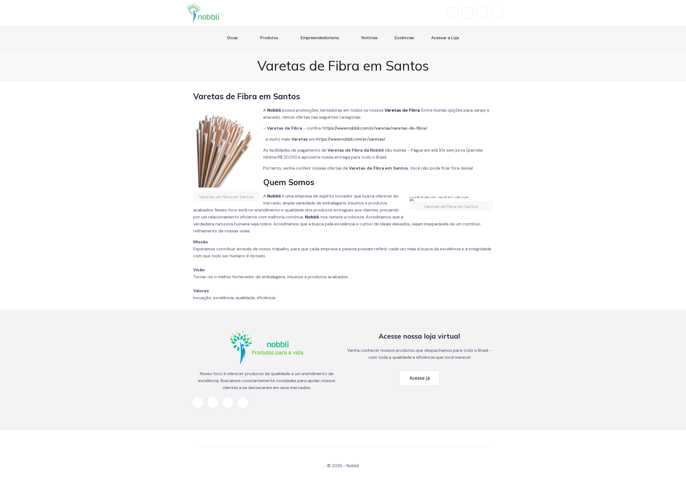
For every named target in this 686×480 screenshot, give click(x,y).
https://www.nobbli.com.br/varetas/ (350, 139)
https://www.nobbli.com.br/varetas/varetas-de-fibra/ (375, 128)
